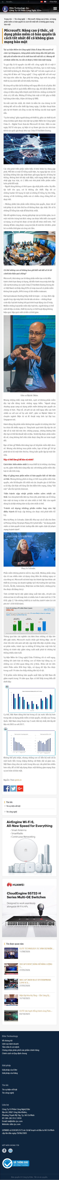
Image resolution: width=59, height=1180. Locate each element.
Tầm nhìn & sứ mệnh (10, 1046)
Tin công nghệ (19, 19)
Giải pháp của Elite (9, 1069)
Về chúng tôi (7, 1040)
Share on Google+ (20, 788)
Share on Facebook (7, 788)
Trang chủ (8, 19)
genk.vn (18, 779)
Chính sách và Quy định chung (14, 1053)
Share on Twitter (13, 788)
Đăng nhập (53, 1)
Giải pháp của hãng (10, 1072)
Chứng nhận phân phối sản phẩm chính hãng (20, 1050)
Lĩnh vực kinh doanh (10, 1043)
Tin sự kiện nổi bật (13, 806)
